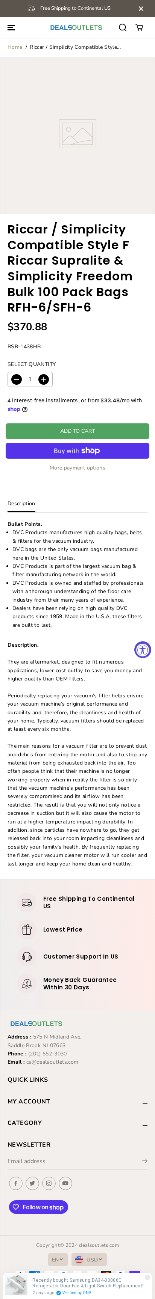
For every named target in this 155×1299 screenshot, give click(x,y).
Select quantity (32, 364)
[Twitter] (32, 1183)
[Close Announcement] (141, 8)
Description (21, 503)
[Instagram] (49, 1183)
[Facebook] (16, 1183)
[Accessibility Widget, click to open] (142, 649)
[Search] (122, 27)
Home (15, 47)
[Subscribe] (144, 1162)
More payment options (77, 467)
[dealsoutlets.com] (75, 27)
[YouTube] (65, 1183)
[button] (12, 27)
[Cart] (139, 27)
